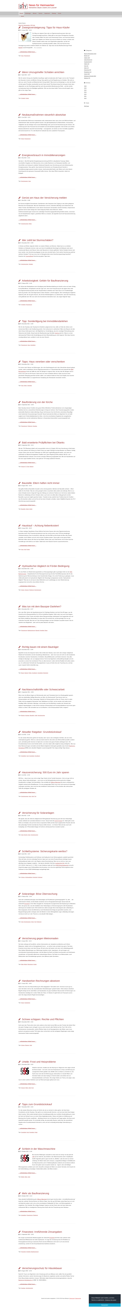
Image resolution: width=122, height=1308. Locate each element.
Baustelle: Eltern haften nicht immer (41, 483)
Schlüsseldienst (28, 877)
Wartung (31, 466)
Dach (29, 834)
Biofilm (22, 1176)
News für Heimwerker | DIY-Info (27, 25)
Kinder (27, 509)
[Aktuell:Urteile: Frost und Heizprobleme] (25, 1075)
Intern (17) (86, 67)
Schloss (23, 877)
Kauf (25, 549)
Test (35, 796)
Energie (26, 834)
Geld (33, 796)
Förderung (30, 426)
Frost (32, 1087)
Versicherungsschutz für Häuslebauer (42, 1268)
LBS (33, 1156)
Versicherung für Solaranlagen (38, 813)
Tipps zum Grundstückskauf (37, 1104)
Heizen (22, 589)
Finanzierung (27, 55)
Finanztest (26, 903)
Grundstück (40, 672)
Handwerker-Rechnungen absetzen (41, 981)
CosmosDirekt (29, 256)
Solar (22, 834)
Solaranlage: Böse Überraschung (39, 894)
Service (40, 13)
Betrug (25, 964)
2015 (85, 88)
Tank (28, 466)
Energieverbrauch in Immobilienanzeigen (43, 155)
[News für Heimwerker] (24, 5)
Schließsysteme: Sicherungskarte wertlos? (44, 851)
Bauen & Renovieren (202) (90, 53)
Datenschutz (78, 1298)
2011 (85, 96)
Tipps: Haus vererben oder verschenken (43, 361)
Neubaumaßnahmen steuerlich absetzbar (44, 114)
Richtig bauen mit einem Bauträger (40, 647)
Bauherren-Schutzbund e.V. (26, 1280)
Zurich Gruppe (58, 820)
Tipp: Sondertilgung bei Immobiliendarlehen (45, 321)
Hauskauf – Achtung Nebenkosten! (40, 525)
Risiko (30, 223)
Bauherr (26, 672)
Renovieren (30, 964)
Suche (59, 13)
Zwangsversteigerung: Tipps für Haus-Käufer (46, 27)
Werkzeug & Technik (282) (90, 76)
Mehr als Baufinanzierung (35, 1193)
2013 (85, 92)
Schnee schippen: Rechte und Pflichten (43, 1019)
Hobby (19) (86, 63)
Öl (25, 466)
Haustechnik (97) (88, 61)
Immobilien (33, 345)
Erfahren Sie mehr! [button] (110, 1300)
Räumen (27, 1045)
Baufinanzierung (31, 630)
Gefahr (30, 509)
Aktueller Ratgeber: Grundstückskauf (41, 732)
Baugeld (37, 630)
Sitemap (54, 13)
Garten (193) (87, 57)
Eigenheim (45, 672)
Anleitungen (28, 13)
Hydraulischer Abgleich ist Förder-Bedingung (45, 566)
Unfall (36, 715)
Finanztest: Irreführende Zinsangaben (42, 1231)
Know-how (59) (87, 69)
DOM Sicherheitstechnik (62, 865)
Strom (32, 921)
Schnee (23, 1045)
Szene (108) (87, 74)
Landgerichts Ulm (59, 863)
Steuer (22, 138)
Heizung (23, 466)
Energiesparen (24, 181)
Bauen (22, 672)
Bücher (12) (86, 55)
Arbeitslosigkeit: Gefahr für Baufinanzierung (45, 280)
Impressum (47, 13)
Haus (22, 55)
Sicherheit (35, 877)
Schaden (23, 98)
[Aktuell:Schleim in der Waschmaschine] (25, 1162)
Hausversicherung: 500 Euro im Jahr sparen (45, 772)
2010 (85, 98)
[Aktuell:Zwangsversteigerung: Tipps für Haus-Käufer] (25, 41)
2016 (85, 86)
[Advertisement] (89, 39)
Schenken (29, 385)
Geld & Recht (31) (88, 59)
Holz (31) (86, 65)
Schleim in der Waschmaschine (38, 1148)
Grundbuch (34, 672)
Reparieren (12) (87, 72)
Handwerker (27, 1002)
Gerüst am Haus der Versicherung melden (44, 197)
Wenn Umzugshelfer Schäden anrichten (43, 72)
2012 (85, 94)
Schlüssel (40, 877)
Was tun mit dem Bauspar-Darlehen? (41, 606)
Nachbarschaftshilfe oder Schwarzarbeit (43, 689)
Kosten (27, 98)
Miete (22, 964)
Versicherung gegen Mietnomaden (40, 938)
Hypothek (23, 304)
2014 (85, 90)
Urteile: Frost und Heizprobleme (39, 1061)
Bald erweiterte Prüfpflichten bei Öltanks (43, 442)
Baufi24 (20, 47)
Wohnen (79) (87, 78)
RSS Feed (86, 106)
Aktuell (21, 13)
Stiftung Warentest (56, 782)
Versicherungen (24, 223)
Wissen (34, 13)
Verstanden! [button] (104, 1305)
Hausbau (35, 426)
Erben (25, 385)
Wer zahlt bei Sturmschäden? (37, 240)
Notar (36, 1132)
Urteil (31, 1045)
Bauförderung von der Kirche (37, 402)
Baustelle (23, 509)
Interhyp (57, 333)
